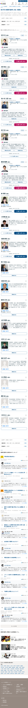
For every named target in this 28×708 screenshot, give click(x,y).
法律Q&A (5, 686)
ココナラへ (3, 1)
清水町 (22, 673)
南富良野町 (22, 668)
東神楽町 (13, 667)
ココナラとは (5, 689)
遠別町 (6, 671)
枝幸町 (23, 671)
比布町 (20, 667)
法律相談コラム (6, 688)
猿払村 (12, 671)
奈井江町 (2, 667)
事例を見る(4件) (8, 150)
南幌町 (21, 665)
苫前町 (17, 670)
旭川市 (11, 38)
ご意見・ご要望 (19, 684)
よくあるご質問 (6, 691)
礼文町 (5, 673)
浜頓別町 (15, 671)
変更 (25, 18)
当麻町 (17, 667)
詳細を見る (14, 275)
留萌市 (5, 665)
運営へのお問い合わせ (7, 693)
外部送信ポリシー (20, 689)
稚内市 (8, 665)
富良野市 (18, 665)
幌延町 (16, 673)
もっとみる (14, 626)
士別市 (11, 665)
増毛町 (11, 670)
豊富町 (2, 673)
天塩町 (9, 671)
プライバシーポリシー (21, 688)
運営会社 (4, 700)
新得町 (19, 673)
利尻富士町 (12, 673)
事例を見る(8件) (8, 55)
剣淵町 (5, 670)
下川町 (8, 670)
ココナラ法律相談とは (7, 684)
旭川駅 (4, 206)
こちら (25, 30)
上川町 (2, 668)
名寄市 (14, 665)
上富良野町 (12, 668)
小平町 (14, 670)
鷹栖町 (10, 667)
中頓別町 (19, 671)
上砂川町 (6, 667)
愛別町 (23, 667)
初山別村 (2, 671)
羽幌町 (21, 670)
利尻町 (8, 673)
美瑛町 (8, 668)
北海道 (4, 204)
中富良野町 (17, 668)
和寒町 (2, 670)
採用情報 (4, 702)
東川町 (5, 668)
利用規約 (18, 686)
